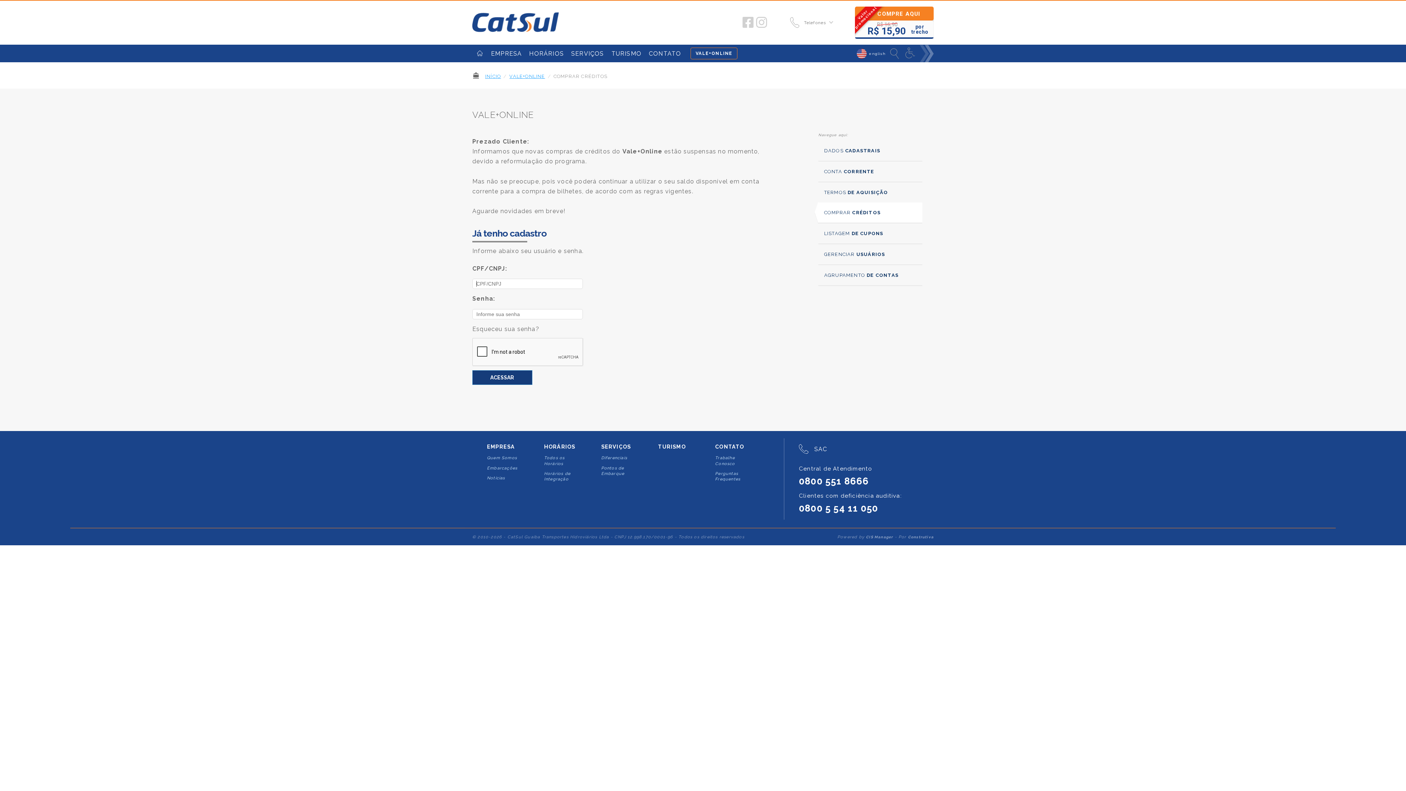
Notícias (496, 478)
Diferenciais (614, 458)
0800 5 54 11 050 (838, 508)
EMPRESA (506, 53)
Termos (856, 192)
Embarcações (502, 468)
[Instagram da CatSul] (761, 23)
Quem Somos (502, 458)
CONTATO (665, 53)
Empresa (501, 447)
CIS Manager (879, 537)
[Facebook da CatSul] (748, 23)
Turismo (671, 447)
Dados (852, 150)
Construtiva (921, 537)
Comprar (852, 212)
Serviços (616, 447)
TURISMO (626, 53)
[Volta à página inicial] (515, 22)
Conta (849, 171)
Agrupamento (861, 275)
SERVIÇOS (587, 53)
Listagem (854, 233)
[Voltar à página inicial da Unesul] (479, 53)
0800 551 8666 (834, 481)
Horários (560, 447)
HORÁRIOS (546, 53)
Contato (729, 447)
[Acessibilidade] (911, 53)
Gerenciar (854, 254)
